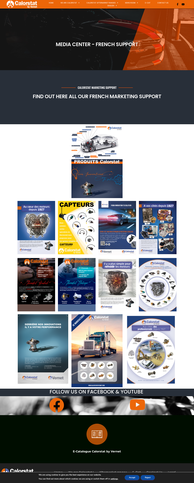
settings (114, 479)
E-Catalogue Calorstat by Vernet (97, 451)
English (111, 5)
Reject (148, 477)
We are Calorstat (69, 3)
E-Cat (147, 3)
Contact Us (162, 3)
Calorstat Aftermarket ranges (101, 3)
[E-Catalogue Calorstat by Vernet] (97, 434)
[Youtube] (183, 4)
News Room (130, 3)
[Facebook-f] (177, 4)
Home (51, 3)
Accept (132, 477)
